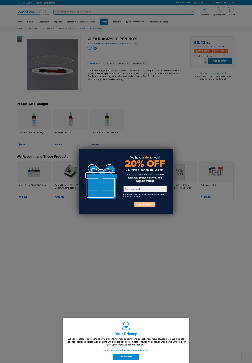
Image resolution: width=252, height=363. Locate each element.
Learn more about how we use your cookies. (126, 350)
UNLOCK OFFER (145, 204)
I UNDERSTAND (126, 357)
